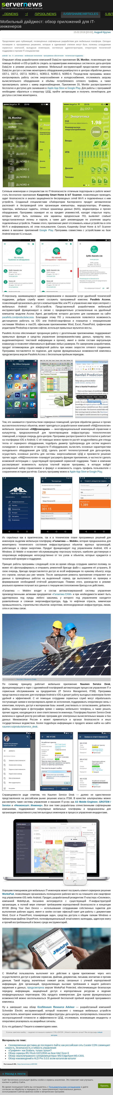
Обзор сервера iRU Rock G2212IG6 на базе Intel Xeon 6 (38, 1053)
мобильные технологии (33, 56)
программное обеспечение (54, 56)
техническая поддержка (74, 56)
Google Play (73, 88)
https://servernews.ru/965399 (27, 1064)
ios (10, 56)
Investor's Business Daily (26, 679)
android (5, 56)
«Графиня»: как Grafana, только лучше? (29, 1050)
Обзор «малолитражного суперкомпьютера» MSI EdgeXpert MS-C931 (46, 1056)
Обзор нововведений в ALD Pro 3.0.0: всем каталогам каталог (42, 1058)
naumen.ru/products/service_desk (19, 726)
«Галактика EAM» (62, 594)
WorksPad (8, 894)
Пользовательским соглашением (64, 1087)
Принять (104, 1086)
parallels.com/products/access (18, 317)
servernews (19, 56)
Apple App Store (56, 88)
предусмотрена (35, 987)
